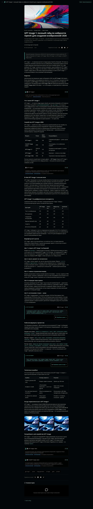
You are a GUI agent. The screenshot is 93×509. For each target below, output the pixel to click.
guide (53, 471)
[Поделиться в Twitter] (59, 47)
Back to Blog (28, 500)
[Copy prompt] (66, 311)
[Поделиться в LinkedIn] (62, 47)
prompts (58, 471)
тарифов (31, 443)
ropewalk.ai (32, 250)
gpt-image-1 (27, 471)
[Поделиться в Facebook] (65, 47)
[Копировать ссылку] (67, 47)
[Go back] (2, 2)
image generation (40, 471)
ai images (48, 471)
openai (33, 471)
